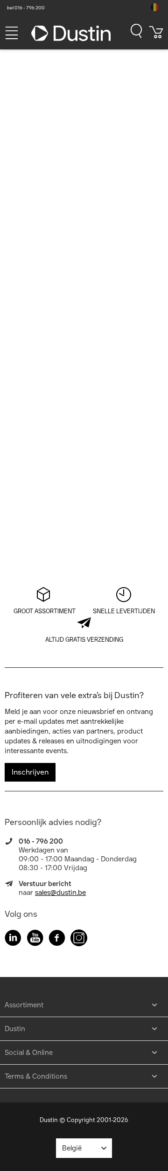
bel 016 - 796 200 (26, 8)
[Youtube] (35, 939)
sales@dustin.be (60, 892)
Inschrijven (30, 772)
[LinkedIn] (13, 939)
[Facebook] (57, 939)
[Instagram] (78, 939)
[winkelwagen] (156, 35)
